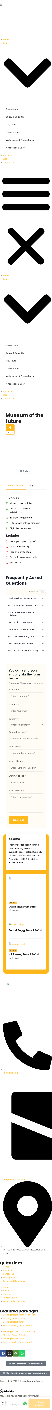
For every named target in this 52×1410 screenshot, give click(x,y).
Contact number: (18, 732)
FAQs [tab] (31, 485)
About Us (7, 155)
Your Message (16, 790)
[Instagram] (9, 1353)
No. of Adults (15, 746)
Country (13, 719)
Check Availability (39, 1403)
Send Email (18, 819)
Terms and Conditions (14, 1281)
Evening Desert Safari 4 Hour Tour (19, 1314)
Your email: (15, 704)
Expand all (33, 592)
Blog (5, 158)
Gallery (26, 471)
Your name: (15, 689)
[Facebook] (3, 1353)
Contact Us (8, 162)
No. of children (16, 761)
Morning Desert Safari (14, 1318)
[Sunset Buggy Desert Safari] (16, 924)
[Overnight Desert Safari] (26, 878)
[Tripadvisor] (16, 1353)
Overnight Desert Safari (23, 906)
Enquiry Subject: (17, 775)
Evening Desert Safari (13, 1321)
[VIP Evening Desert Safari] (17, 944)
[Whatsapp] (25, 1403)
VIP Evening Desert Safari (24, 954)
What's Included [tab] (16, 485)
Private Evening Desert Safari (17, 1325)
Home (6, 1266)
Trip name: (15, 683)
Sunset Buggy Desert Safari (25, 930)
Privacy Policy (10, 1277)
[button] (26, 220)
